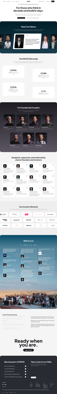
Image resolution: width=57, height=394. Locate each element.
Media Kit (44, 384)
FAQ (50, 385)
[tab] (14, 315)
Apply (53, 1)
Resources (31, 384)
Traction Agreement (38, 386)
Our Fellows (31, 385)
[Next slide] (55, 41)
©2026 (15, 392)
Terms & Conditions (11, 392)
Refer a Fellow (52, 384)
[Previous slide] (1, 41)
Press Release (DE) (45, 385)
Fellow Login (48, 1)
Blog (50, 386)
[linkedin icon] (13, 165)
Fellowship (4, 1)
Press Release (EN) (45, 387)
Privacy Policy (6, 392)
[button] (9, 1)
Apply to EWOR (28, 350)
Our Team (13, 1)
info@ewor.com (4, 386)
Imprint (3, 392)
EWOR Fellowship (38, 384)
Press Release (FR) (45, 386)
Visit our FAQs (33, 377)
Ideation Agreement (38, 385)
